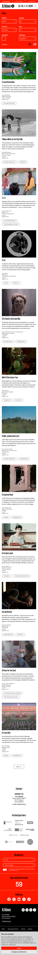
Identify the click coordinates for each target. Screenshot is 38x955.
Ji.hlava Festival (6, 1)
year (20, 26)
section (21, 18)
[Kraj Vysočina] (8, 829)
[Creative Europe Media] (19, 830)
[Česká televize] (13, 835)
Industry (30, 929)
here (17, 870)
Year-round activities (13, 929)
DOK (23, 910)
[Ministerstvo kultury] (8, 823)
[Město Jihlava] (30, 823)
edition (4, 18)
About (3, 929)
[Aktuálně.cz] (9, 842)
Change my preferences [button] (19, 952)
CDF (27, 910)
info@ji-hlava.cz (21, 804)
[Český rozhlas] (24, 835)
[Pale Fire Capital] (30, 829)
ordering (22, 35)
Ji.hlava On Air (31, 1)
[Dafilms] (30, 842)
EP (30, 910)
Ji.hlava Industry (19, 1)
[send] (32, 859)
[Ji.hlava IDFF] (8, 6)
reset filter (4, 44)
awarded (5, 35)
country (4, 26)
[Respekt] (20, 842)
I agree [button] (19, 948)
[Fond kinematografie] (19, 822)
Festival (23, 929)
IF (34, 910)
